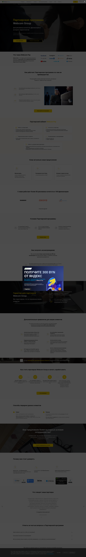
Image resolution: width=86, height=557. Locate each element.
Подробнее (27, 289)
